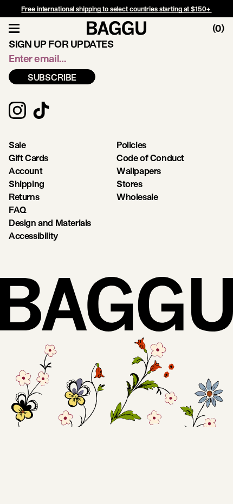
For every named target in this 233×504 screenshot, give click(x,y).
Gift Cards (28, 157)
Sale (17, 145)
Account (25, 170)
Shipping (26, 183)
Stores (129, 183)
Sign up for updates (61, 44)
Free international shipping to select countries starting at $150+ (116, 8)
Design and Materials (50, 222)
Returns (24, 196)
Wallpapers (138, 170)
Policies (131, 145)
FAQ (18, 209)
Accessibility (33, 235)
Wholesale (137, 196)
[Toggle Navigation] (14, 28)
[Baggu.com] (116, 28)
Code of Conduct (150, 157)
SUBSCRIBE (52, 77)
